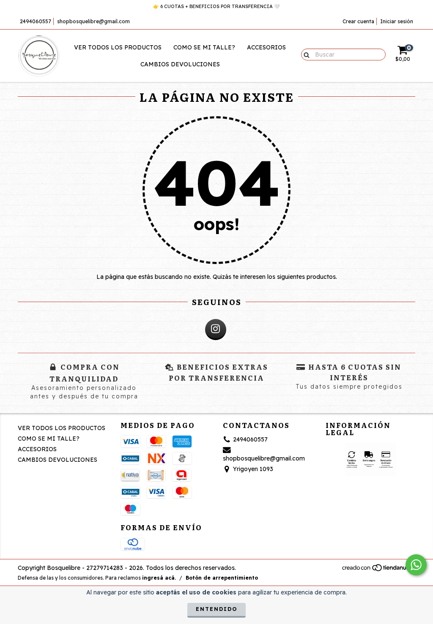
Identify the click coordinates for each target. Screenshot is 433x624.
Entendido (216, 609)
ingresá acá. (159, 578)
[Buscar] (304, 54)
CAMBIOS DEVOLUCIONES (180, 64)
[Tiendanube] (378, 570)
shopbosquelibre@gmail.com (93, 21)
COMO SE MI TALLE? (204, 47)
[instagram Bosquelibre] (215, 329)
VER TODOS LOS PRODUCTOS (118, 47)
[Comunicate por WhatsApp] (416, 564)
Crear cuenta (358, 21)
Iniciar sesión (396, 21)
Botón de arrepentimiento (222, 578)
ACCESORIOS (266, 47)
